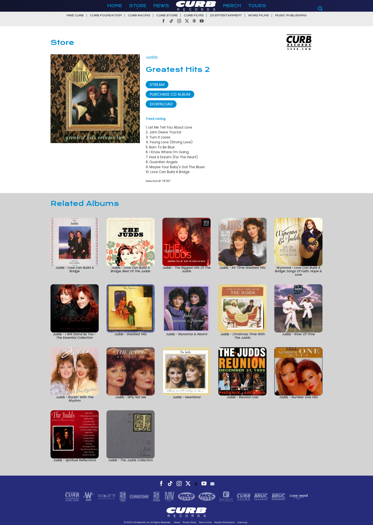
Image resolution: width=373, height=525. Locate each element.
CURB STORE (167, 15)
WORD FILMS (258, 15)
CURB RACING (139, 15)
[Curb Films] (244, 496)
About (177, 522)
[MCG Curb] (187, 496)
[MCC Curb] (207, 496)
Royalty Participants (224, 522)
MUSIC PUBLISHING (291, 15)
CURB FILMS (194, 15)
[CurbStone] (139, 496)
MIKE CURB (75, 15)
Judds (152, 57)
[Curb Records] (73, 496)
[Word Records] (89, 496)
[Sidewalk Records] (123, 496)
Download (161, 104)
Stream (157, 84)
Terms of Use (205, 522)
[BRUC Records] (261, 496)
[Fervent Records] (226, 496)
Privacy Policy (189, 522)
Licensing (242, 522)
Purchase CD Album (170, 94)
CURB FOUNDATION (106, 15)
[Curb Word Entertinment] (298, 496)
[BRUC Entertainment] (279, 496)
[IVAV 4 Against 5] (170, 496)
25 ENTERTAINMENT (226, 15)
